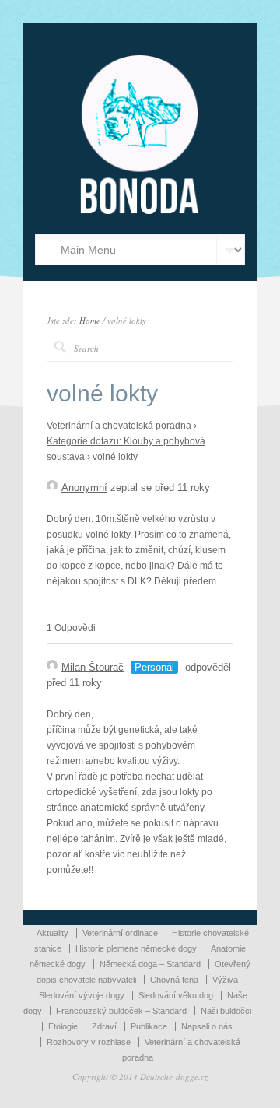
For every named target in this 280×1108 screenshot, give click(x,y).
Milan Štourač (92, 667)
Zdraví (104, 1026)
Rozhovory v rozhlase (89, 1042)
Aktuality (52, 933)
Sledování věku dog (175, 995)
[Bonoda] (140, 210)
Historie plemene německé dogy (136, 948)
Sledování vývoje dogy (81, 995)
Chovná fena (174, 979)
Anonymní (84, 487)
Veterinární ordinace (120, 933)
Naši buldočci (226, 1010)
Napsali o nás (207, 1026)
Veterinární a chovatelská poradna (119, 425)
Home (89, 320)
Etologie (63, 1026)
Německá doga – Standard (150, 964)
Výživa (225, 979)
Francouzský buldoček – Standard (121, 1010)
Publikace (149, 1026)
